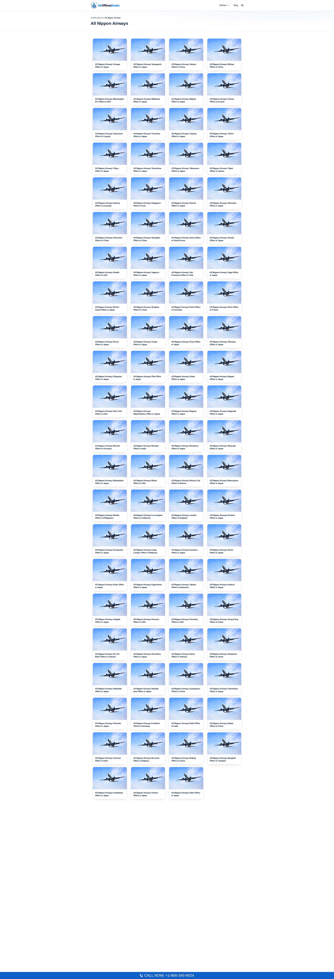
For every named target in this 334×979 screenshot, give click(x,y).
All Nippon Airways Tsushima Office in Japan (146, 134)
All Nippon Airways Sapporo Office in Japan (146, 273)
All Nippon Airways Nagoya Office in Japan (183, 412)
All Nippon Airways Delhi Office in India (185, 724)
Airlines (222, 5)
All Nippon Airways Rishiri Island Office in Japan (107, 308)
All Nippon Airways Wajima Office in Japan (183, 100)
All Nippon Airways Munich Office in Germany (107, 447)
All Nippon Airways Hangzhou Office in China (223, 655)
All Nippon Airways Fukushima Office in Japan (224, 690)
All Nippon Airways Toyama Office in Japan (183, 134)
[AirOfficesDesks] (105, 5)
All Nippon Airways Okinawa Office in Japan (223, 343)
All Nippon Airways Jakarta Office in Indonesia (183, 585)
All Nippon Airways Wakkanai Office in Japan (146, 100)
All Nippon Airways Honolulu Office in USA (184, 620)
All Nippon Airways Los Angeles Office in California (148, 516)
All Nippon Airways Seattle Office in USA (107, 273)
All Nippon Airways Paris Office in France (224, 308)
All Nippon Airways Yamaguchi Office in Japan (147, 65)
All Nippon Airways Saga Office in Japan (224, 273)
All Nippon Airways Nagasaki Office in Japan (223, 412)
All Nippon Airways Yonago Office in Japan (107, 65)
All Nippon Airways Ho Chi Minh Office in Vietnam (107, 655)
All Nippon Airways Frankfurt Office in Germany (146, 724)
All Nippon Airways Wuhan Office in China (222, 65)
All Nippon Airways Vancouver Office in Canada (109, 134)
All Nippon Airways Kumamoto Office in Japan (109, 551)
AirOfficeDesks (97, 18)
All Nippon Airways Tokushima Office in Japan (147, 169)
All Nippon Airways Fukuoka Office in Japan (108, 724)
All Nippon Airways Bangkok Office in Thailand (223, 759)
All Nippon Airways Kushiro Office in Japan (222, 516)
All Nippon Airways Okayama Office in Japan (108, 377)
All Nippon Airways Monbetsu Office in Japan (185, 447)
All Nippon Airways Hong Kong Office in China (224, 620)
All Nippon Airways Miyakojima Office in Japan (109, 481)
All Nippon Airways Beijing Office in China (183, 759)
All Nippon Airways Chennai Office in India (108, 759)
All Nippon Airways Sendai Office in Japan (222, 239)
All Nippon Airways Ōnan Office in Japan (185, 343)
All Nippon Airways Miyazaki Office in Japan (223, 447)
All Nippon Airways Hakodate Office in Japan (108, 690)
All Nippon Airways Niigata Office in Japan (222, 377)
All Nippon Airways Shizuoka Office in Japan (223, 204)
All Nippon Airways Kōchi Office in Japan (221, 551)
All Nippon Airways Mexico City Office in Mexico (185, 481)
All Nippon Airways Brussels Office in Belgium (146, 759)
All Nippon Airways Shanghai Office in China (146, 239)
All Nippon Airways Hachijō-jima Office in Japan (146, 690)
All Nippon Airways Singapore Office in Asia (147, 204)
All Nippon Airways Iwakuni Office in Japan (222, 585)
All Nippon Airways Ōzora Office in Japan (107, 343)
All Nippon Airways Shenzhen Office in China (108, 239)
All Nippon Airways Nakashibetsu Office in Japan (146, 412)
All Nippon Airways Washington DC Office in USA (109, 100)
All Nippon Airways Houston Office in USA (146, 620)
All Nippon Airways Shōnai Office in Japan (183, 204)
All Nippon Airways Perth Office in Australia (185, 308)
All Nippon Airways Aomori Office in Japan (145, 794)
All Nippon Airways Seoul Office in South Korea (186, 239)
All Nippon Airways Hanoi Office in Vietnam (183, 655)
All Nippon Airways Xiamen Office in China (183, 65)
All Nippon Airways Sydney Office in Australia (107, 204)
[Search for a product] (242, 5)
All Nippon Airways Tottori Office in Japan (222, 134)
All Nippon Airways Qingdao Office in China (146, 308)
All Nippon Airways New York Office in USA (108, 412)
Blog (236, 5)
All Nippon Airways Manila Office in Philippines (107, 516)
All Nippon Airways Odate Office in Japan (183, 377)
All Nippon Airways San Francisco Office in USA (182, 273)
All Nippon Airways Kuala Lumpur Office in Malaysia (145, 551)
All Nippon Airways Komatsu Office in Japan (184, 551)
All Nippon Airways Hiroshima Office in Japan (147, 655)
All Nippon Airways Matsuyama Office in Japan (224, 481)
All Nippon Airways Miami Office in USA (145, 481)
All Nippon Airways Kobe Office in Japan (109, 585)
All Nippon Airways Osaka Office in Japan (145, 343)
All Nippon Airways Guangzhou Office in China (185, 690)
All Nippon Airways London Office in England (183, 516)
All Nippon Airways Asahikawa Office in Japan (109, 794)
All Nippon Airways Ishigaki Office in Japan (107, 620)
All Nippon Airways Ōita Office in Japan (147, 377)
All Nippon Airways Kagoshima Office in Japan (147, 585)
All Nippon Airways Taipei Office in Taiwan (221, 169)
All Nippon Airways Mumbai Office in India (146, 447)
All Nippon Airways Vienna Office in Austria (222, 100)
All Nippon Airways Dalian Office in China (221, 724)
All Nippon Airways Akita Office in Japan (185, 794)
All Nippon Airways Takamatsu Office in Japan (185, 169)
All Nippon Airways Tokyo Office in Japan (107, 169)
